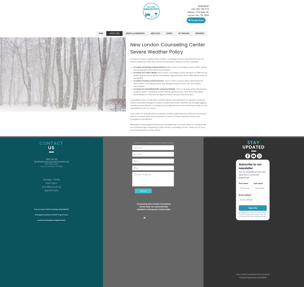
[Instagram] (259, 155)
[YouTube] (253, 155)
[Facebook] (247, 155)
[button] (169, 33)
